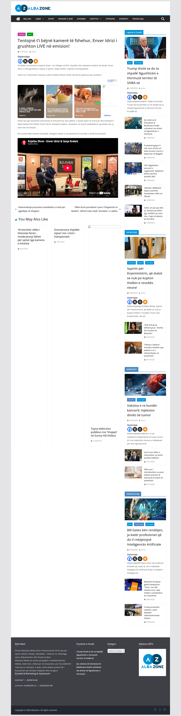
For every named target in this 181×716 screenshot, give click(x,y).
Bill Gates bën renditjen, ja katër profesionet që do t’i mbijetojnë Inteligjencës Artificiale (145, 537)
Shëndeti (123, 19)
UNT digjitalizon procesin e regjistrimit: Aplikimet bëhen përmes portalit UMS (153, 171)
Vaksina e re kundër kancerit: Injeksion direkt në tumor (142, 410)
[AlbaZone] (18, 19)
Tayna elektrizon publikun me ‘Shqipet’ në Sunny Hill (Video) (104, 432)
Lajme (38, 19)
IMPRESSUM (32, 680)
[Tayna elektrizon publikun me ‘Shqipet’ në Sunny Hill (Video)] (104, 227)
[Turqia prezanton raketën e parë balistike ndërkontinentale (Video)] (133, 614)
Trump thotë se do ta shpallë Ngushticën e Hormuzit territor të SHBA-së (143, 75)
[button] (42, 19)
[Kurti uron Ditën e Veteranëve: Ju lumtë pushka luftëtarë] (133, 457)
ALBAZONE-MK (46, 685)
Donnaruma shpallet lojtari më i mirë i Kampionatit (67, 233)
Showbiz (81, 19)
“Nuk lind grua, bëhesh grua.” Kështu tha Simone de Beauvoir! (153, 329)
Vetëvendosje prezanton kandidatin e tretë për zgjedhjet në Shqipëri (41, 209)
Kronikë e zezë (65, 19)
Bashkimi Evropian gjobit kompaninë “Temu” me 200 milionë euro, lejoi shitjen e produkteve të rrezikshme (153, 588)
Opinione (110, 19)
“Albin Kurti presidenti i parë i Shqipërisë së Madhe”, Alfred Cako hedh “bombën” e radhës (94, 209)
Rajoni (140, 263)
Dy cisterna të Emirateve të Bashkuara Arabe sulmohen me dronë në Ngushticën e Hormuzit (153, 127)
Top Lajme (138, 63)
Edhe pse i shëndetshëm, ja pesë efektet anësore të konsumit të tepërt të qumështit (154, 475)
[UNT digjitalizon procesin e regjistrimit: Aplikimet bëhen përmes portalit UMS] (133, 172)
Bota (130, 63)
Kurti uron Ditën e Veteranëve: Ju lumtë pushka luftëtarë (153, 455)
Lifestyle (94, 19)
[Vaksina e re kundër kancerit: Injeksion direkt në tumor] (145, 385)
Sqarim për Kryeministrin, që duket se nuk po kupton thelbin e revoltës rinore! (144, 278)
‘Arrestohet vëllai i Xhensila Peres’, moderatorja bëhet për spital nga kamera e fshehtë (31, 236)
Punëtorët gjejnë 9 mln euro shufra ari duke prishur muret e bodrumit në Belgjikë (153, 149)
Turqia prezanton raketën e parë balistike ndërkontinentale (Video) (152, 612)
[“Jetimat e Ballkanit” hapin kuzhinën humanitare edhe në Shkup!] (133, 194)
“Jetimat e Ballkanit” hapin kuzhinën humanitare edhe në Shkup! (153, 192)
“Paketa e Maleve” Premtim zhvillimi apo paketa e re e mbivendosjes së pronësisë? (154, 350)
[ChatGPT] (30, 61)
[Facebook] (20, 61)
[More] (35, 61)
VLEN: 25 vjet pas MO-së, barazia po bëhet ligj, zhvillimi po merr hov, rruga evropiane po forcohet (154, 213)
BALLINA (27, 19)
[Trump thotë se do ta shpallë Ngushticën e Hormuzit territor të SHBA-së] (145, 48)
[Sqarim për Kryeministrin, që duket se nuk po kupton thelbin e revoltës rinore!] (145, 248)
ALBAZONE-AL (30, 685)
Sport (51, 19)
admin (33, 52)
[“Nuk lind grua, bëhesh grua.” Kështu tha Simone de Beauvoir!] (133, 331)
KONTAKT (19, 680)
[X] (25, 61)
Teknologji (138, 19)
